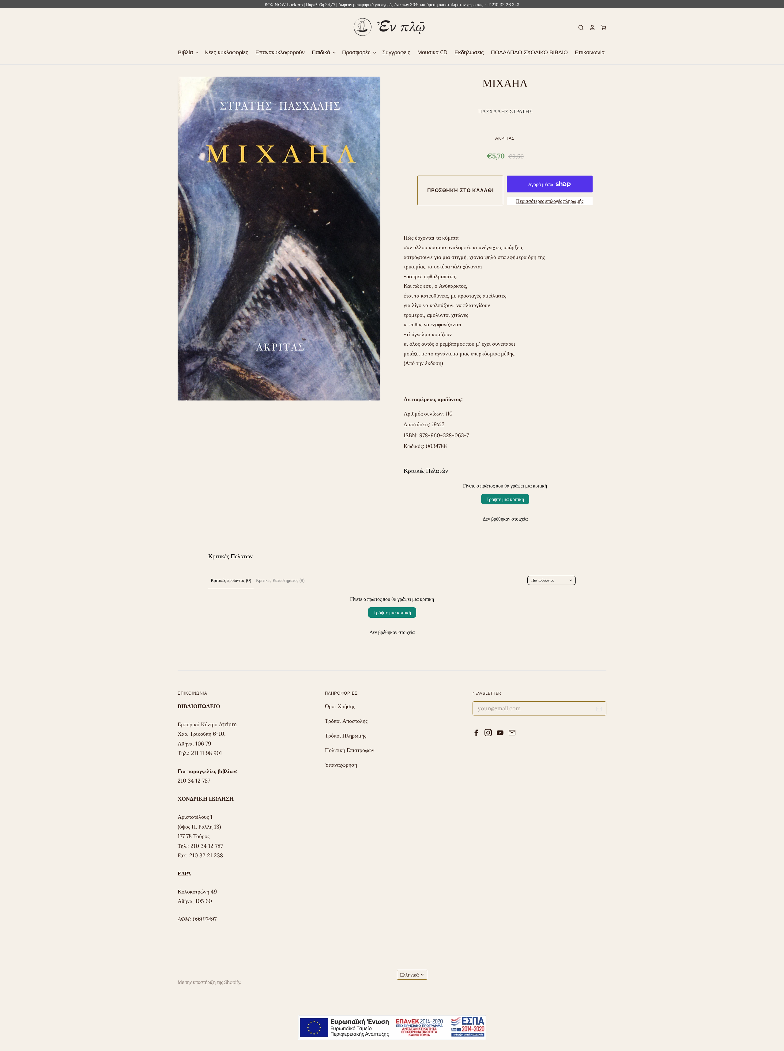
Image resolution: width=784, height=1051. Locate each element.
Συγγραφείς (396, 52)
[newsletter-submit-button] (599, 710)
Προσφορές (357, 52)
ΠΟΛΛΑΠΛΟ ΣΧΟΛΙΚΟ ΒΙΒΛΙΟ (529, 52)
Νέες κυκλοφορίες (226, 52)
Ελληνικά (409, 975)
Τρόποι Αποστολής (346, 720)
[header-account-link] (589, 28)
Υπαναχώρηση (341, 764)
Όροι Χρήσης (340, 706)
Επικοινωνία (590, 52)
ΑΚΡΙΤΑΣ (505, 138)
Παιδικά (322, 52)
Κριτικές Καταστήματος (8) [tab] (280, 580)
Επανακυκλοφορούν (280, 52)
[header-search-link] (578, 28)
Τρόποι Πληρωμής (345, 735)
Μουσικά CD (432, 52)
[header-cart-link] (600, 28)
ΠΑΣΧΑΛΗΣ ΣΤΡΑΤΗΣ (505, 111)
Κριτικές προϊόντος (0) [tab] (231, 580)
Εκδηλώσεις (469, 52)
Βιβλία (186, 52)
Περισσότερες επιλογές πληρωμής (549, 201)
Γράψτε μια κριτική (505, 499)
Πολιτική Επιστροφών (349, 749)
